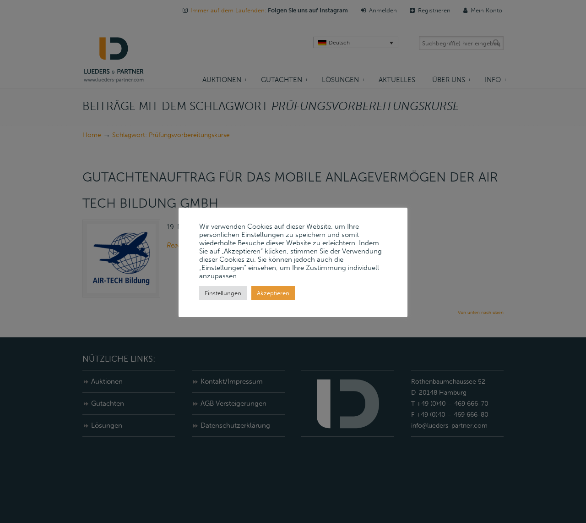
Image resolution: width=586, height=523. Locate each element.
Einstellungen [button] (223, 293)
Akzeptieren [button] (273, 293)
